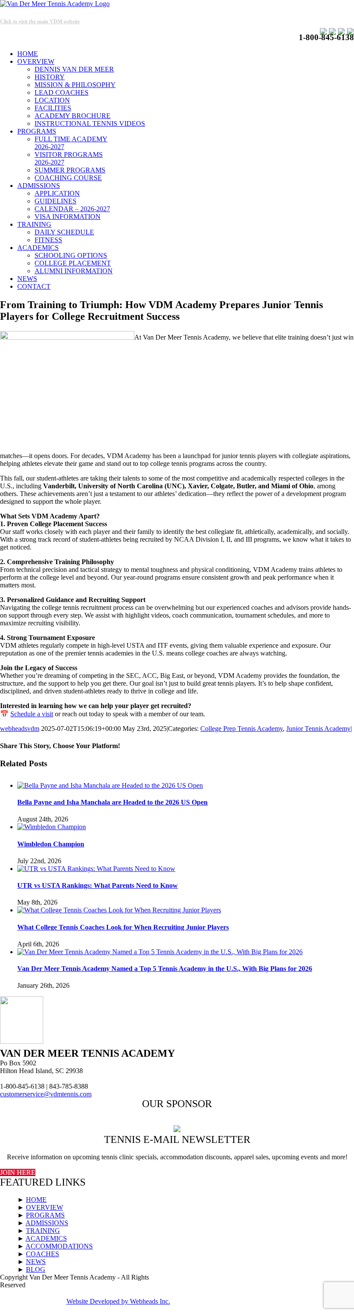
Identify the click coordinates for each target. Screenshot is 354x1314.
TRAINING (43, 1230)
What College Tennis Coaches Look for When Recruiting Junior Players (123, 927)
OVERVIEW (44, 1207)
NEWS (36, 1261)
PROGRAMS (45, 1215)
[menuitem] (185, 54)
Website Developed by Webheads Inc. (118, 1301)
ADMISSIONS (46, 1223)
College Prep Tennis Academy (241, 728)
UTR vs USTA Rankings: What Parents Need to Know (97, 885)
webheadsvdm (19, 728)
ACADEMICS (46, 1238)
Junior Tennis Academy (318, 728)
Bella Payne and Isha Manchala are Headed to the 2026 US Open (112, 802)
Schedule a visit (31, 714)
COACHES (42, 1254)
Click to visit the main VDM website (40, 22)
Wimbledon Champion (50, 844)
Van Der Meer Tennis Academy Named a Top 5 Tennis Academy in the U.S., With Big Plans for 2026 (164, 968)
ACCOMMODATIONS (59, 1246)
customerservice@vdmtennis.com (46, 1094)
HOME (36, 1199)
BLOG (35, 1269)
